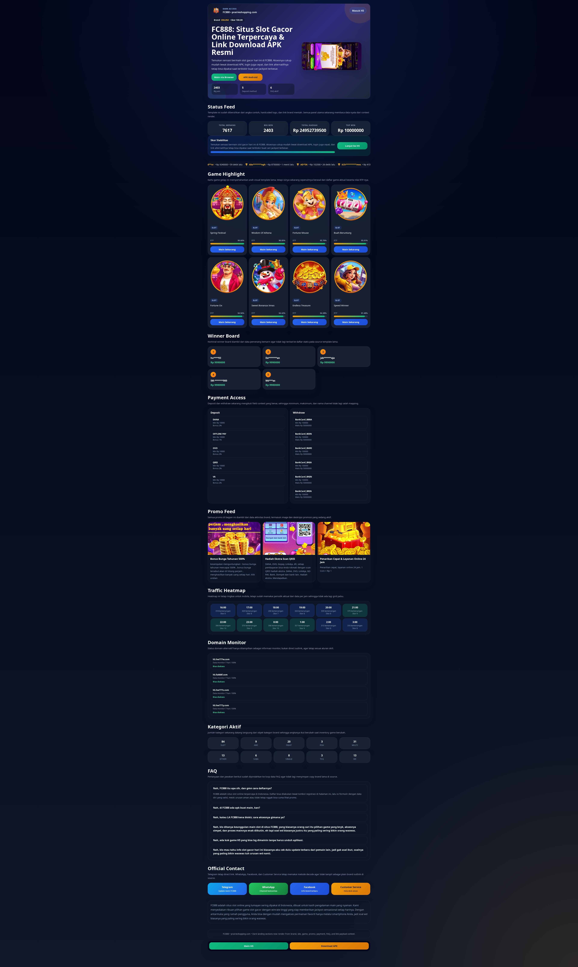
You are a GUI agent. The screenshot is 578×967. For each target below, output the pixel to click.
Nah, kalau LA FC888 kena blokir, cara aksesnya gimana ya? (249, 817)
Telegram (227, 888)
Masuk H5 (358, 10)
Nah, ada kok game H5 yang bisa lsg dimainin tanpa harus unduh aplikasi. (258, 840)
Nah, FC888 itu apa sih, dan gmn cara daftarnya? (242, 788)
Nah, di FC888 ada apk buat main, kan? (236, 807)
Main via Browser (224, 77)
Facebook (309, 888)
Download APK (329, 945)
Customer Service (350, 888)
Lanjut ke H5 (352, 145)
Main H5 (248, 945)
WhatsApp (268, 888)
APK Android (250, 77)
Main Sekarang (227, 249)
